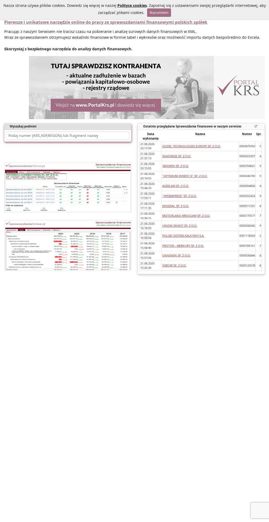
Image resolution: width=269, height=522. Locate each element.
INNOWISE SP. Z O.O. (176, 156)
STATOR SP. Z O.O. (174, 265)
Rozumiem (159, 12)
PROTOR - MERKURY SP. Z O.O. (183, 246)
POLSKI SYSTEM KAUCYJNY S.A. (183, 236)
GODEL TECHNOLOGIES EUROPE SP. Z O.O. (191, 146)
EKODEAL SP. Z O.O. (175, 206)
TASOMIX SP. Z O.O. (175, 166)
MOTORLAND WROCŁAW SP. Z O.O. (186, 216)
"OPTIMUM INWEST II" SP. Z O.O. (185, 176)
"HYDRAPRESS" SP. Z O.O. (179, 196)
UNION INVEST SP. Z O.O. (179, 226)
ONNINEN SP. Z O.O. (176, 255)
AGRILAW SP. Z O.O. (175, 186)
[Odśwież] (256, 126)
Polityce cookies (132, 5)
